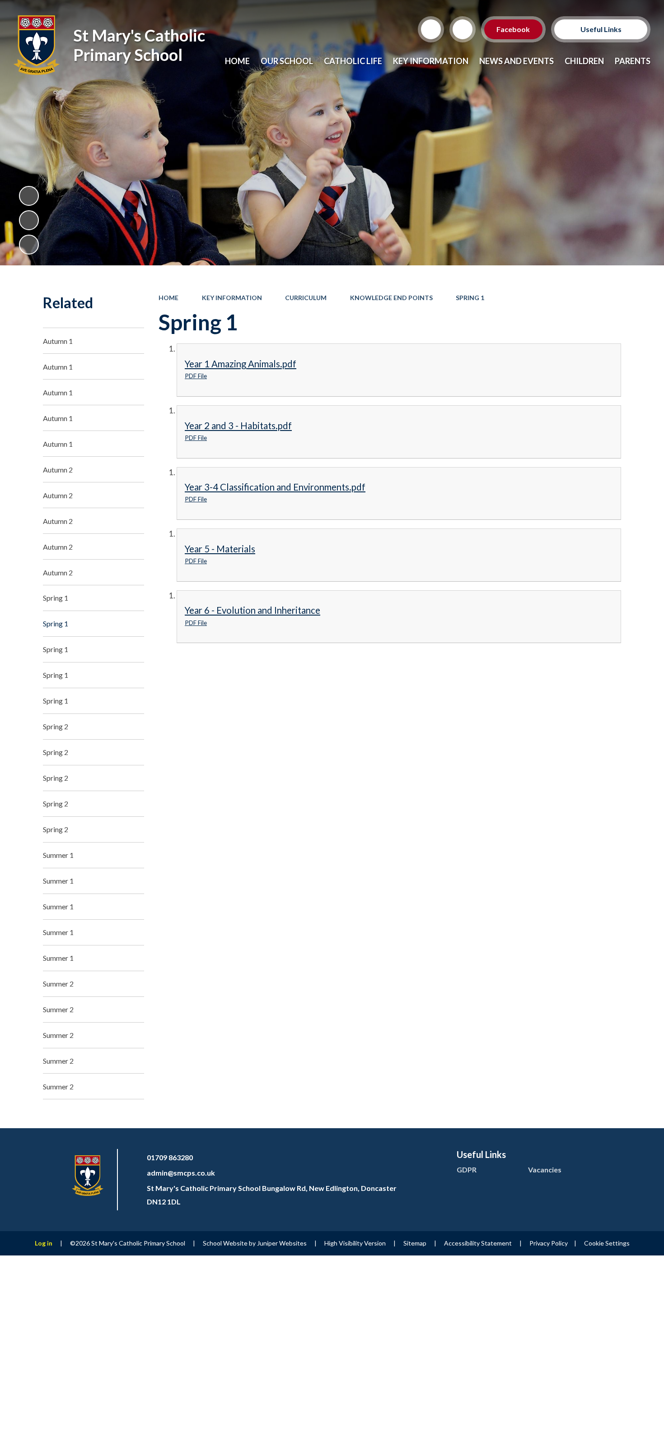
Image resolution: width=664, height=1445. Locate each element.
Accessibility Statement (478, 1243)
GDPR (467, 1169)
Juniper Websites (282, 1243)
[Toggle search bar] (431, 29)
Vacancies (544, 1169)
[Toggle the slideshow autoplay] (29, 196)
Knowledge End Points (391, 297)
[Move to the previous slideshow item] (29, 220)
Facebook (513, 29)
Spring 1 (470, 297)
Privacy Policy (548, 1243)
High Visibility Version (355, 1243)
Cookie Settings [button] (607, 1243)
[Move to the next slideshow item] (29, 245)
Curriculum (306, 297)
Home (168, 297)
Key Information (232, 297)
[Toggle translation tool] (462, 29)
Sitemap (414, 1243)
